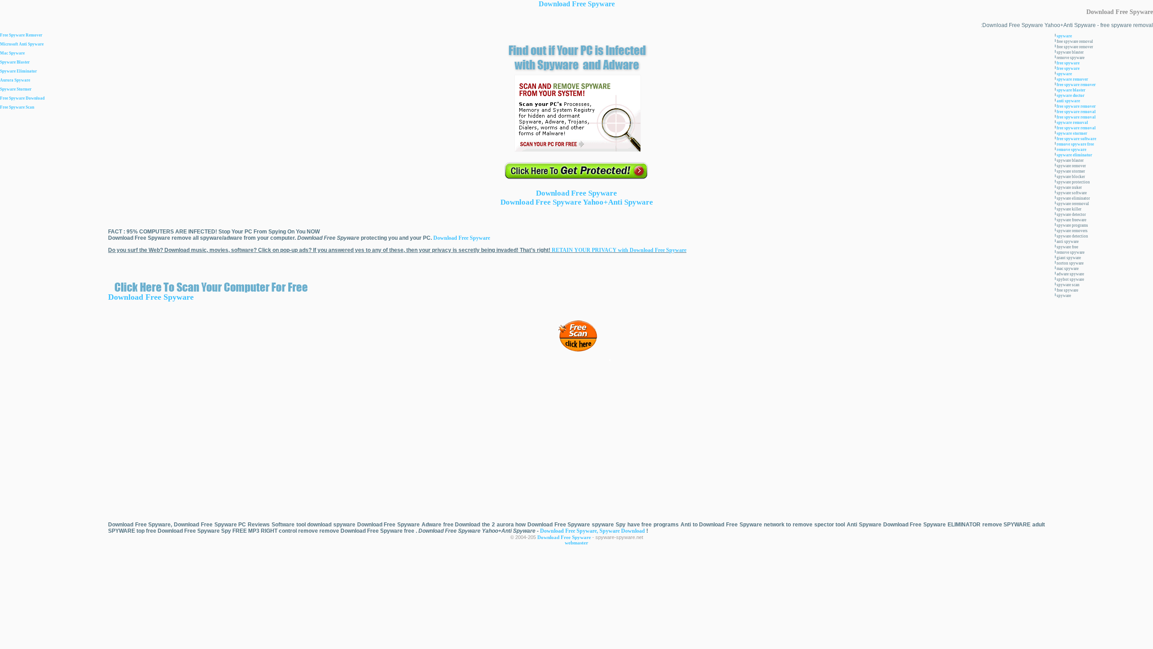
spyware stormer (1072, 133)
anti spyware (1068, 101)
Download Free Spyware (577, 4)
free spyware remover (1076, 84)
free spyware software (1076, 139)
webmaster (576, 542)
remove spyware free (1075, 144)
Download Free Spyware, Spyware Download (593, 531)
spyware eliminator (1074, 155)
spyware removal (1072, 122)
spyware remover (1072, 79)
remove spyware (1071, 149)
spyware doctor (1071, 95)
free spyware (1068, 63)
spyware (1064, 36)
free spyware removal (1076, 112)
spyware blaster (1071, 90)
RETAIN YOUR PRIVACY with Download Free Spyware (619, 250)
